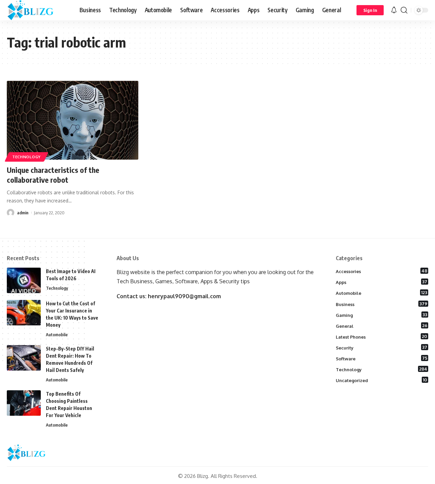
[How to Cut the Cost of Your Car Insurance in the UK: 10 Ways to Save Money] (24, 312)
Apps (382, 282)
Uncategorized (382, 380)
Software (382, 358)
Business (382, 304)
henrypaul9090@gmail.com (184, 296)
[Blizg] (38, 10)
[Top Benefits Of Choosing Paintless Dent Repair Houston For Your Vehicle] (24, 403)
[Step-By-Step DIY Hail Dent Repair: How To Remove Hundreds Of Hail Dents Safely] (24, 358)
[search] (404, 10)
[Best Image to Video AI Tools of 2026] (24, 280)
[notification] (393, 10)
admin (23, 212)
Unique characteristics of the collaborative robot (53, 174)
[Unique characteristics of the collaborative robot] (72, 120)
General (382, 326)
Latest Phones (382, 337)
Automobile (57, 334)
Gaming (382, 315)
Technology (26, 156)
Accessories (382, 271)
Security (382, 347)
